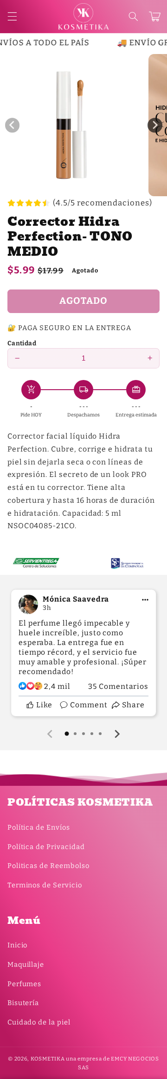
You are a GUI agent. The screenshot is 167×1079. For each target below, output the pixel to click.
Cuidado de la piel (39, 1022)
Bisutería (23, 1003)
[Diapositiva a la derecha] (155, 125)
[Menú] (12, 16)
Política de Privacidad (46, 847)
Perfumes (24, 984)
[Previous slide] (50, 733)
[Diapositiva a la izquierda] (12, 125)
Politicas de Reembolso (48, 866)
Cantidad (21, 343)
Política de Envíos (38, 827)
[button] (133, 16)
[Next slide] (116, 733)
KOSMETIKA (48, 1058)
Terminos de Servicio (44, 885)
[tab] (67, 733)
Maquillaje (25, 964)
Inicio (17, 945)
